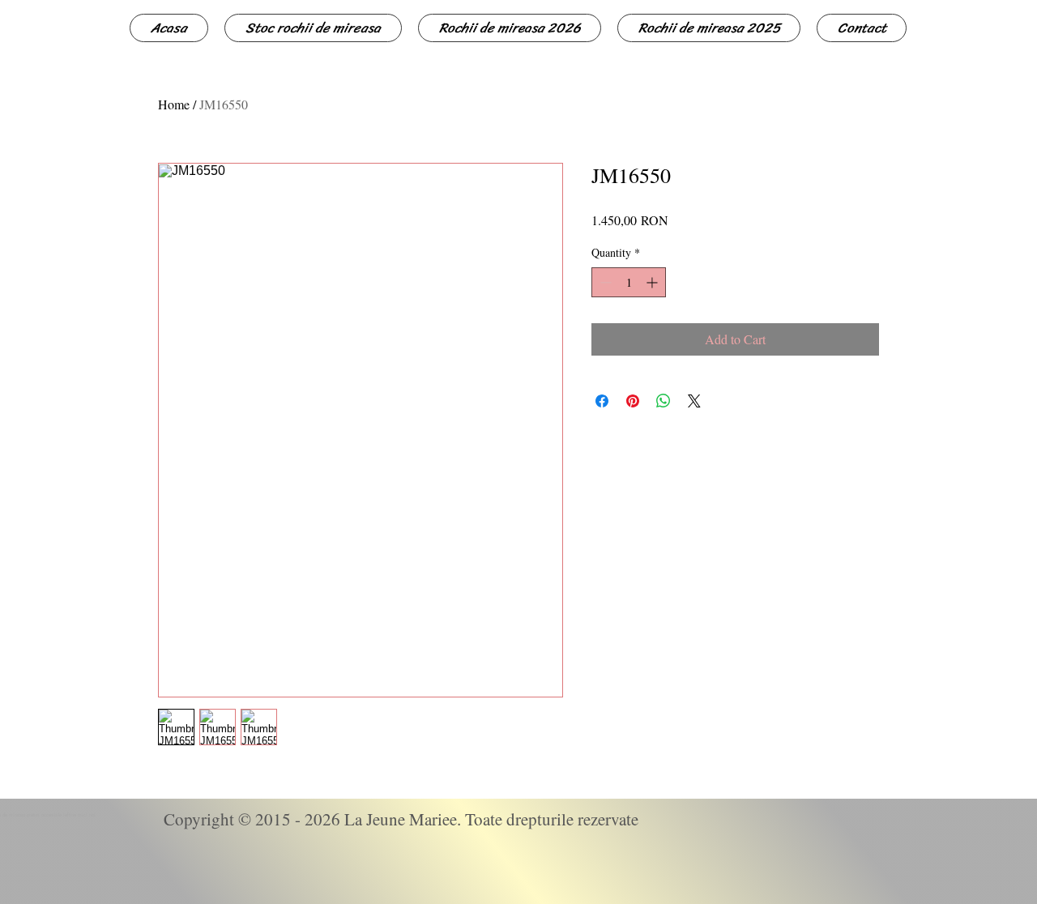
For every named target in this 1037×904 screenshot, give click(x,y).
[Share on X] (694, 401)
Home (174, 104)
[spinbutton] (628, 282)
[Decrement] (604, 282)
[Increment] (653, 282)
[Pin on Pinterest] (632, 401)
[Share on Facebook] (602, 401)
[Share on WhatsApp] (663, 401)
